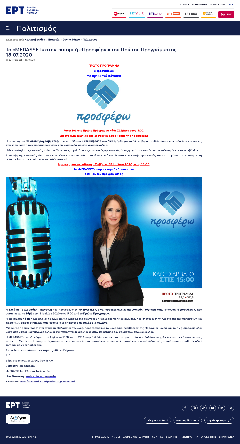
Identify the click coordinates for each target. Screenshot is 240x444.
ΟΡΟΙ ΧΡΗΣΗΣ (208, 436)
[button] (8, 28)
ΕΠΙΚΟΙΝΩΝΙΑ (226, 436)
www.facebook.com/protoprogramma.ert (47, 381)
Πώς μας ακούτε (156, 420)
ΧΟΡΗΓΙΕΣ (157, 436)
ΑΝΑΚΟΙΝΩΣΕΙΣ (199, 4)
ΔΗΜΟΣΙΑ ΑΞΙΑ (100, 436)
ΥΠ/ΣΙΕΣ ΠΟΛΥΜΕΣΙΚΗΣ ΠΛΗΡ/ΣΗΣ (130, 436)
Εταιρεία (53, 39)
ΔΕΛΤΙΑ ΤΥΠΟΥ (217, 4)
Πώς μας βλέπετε (186, 420)
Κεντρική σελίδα (35, 39)
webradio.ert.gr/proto (41, 376)
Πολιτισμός (90, 39)
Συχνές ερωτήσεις (218, 420)
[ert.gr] (22, 13)
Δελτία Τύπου (71, 39)
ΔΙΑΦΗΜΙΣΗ (172, 436)
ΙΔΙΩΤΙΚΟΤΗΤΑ (190, 436)
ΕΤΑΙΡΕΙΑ (184, 4)
